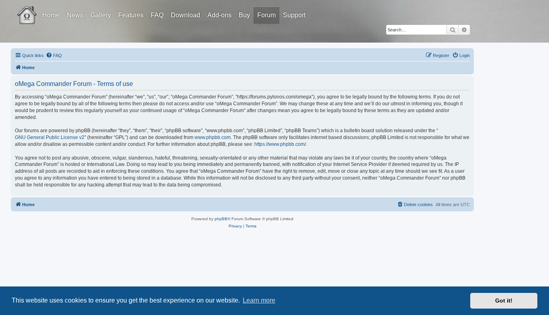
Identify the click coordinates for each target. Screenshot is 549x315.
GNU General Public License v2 (49, 137)
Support (294, 15)
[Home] (34, 9)
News (75, 15)
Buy (244, 15)
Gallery (100, 15)
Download (185, 15)
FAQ (157, 15)
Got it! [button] (503, 300)
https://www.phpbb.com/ (280, 144)
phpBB (221, 219)
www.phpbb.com (213, 137)
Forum (266, 15)
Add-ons (219, 15)
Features (130, 15)
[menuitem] (54, 55)
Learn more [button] (259, 300)
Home (50, 15)
